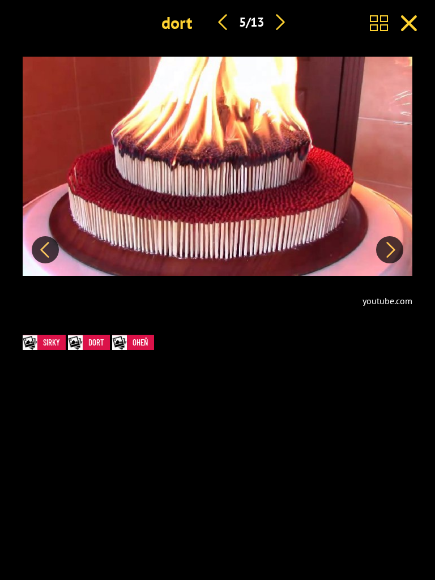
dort (176, 22)
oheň (140, 342)
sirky (51, 342)
